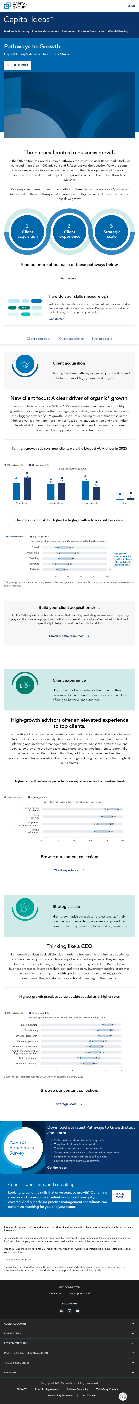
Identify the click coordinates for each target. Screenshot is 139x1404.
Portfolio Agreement (46, 1389)
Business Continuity (77, 1389)
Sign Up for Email (80, 1293)
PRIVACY (22, 1389)
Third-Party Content (107, 1389)
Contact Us (55, 1293)
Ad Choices (89, 1395)
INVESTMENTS (69, 1333)
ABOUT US (69, 1372)
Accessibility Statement (60, 1395)
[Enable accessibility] (123, 1396)
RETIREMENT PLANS (69, 1343)
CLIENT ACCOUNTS (69, 1324)
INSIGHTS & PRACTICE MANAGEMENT (69, 1353)
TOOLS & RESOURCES (69, 1362)
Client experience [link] (71, 338)
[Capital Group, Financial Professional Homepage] (20, 6)
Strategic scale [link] (102, 338)
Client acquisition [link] (39, 338)
